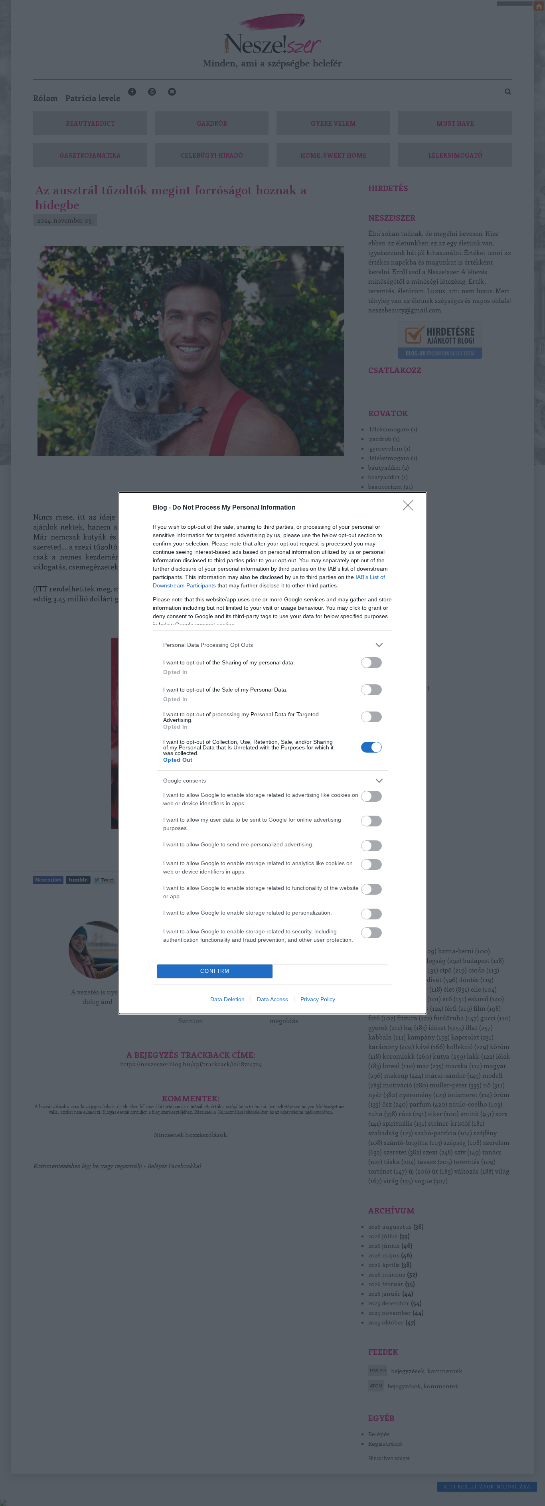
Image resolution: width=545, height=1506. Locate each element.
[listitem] (272, 645)
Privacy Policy (317, 999)
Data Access (272, 999)
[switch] (371, 662)
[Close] (410, 508)
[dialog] (272, 753)
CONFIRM (215, 971)
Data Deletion (227, 999)
